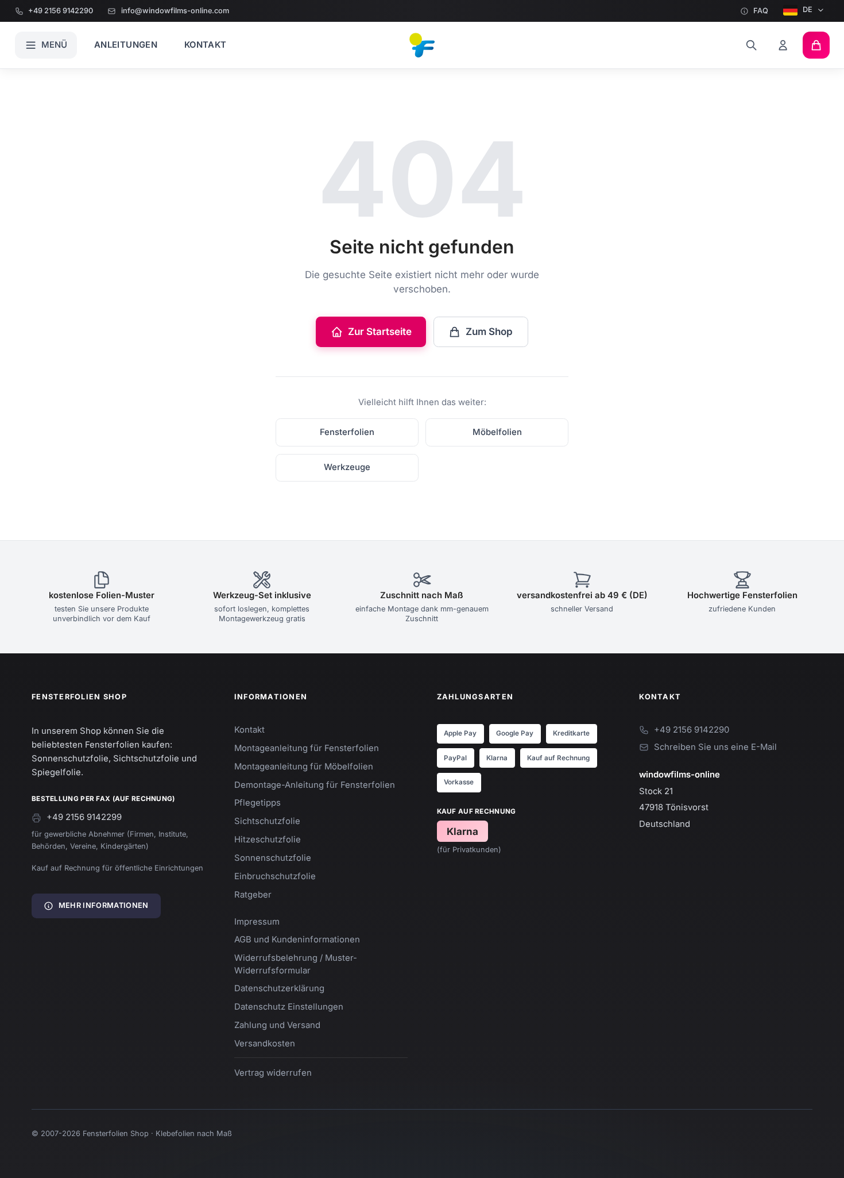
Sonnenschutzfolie (272, 858)
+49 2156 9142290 (60, 10)
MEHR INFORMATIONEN (104, 905)
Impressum (257, 922)
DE (807, 9)
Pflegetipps (257, 803)
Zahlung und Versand (277, 1025)
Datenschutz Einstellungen (288, 1007)
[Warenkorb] (816, 45)
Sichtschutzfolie (267, 821)
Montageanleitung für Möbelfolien (303, 766)
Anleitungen (125, 45)
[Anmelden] (783, 45)
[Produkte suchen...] (751, 45)
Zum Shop (489, 331)
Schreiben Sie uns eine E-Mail (715, 747)
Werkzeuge (347, 467)
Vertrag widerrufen (273, 1073)
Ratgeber (253, 895)
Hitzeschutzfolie (267, 839)
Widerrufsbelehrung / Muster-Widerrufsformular (295, 964)
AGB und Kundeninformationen (297, 939)
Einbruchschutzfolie (275, 876)
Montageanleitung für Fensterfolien (306, 748)
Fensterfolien (347, 432)
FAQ (760, 10)
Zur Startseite (380, 331)
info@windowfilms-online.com (175, 10)
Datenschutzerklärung (279, 988)
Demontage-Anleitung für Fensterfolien (314, 785)
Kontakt (205, 45)
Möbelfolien (497, 432)
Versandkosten (264, 1043)
